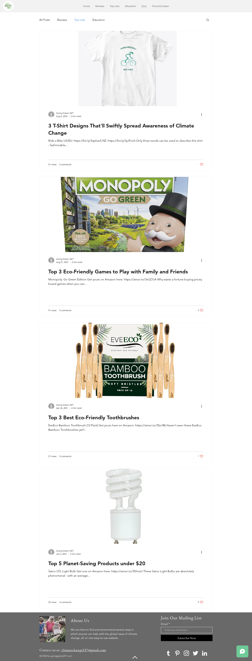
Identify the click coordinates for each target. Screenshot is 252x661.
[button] (207, 20)
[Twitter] (195, 653)
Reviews (62, 20)
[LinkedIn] (204, 653)
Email (164, 623)
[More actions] (203, 114)
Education (98, 20)
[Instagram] (186, 653)
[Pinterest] (177, 653)
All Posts (44, 20)
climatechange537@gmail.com (83, 650)
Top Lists (79, 20)
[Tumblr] (168, 653)
